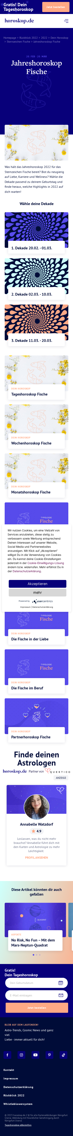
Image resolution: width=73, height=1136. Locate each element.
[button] (33, 955)
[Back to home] (19, 21)
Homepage (10, 37)
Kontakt (9, 1070)
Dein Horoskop (59, 37)
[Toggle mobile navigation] (66, 21)
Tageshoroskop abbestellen (18, 1125)
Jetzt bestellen (56, 7)
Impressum (11, 1078)
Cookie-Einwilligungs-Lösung (45, 563)
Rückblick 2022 (28, 37)
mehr (37, 592)
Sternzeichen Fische (18, 41)
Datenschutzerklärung (18, 1087)
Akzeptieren (37, 584)
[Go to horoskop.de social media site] (7, 1055)
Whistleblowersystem (18, 1104)
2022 (44, 37)
